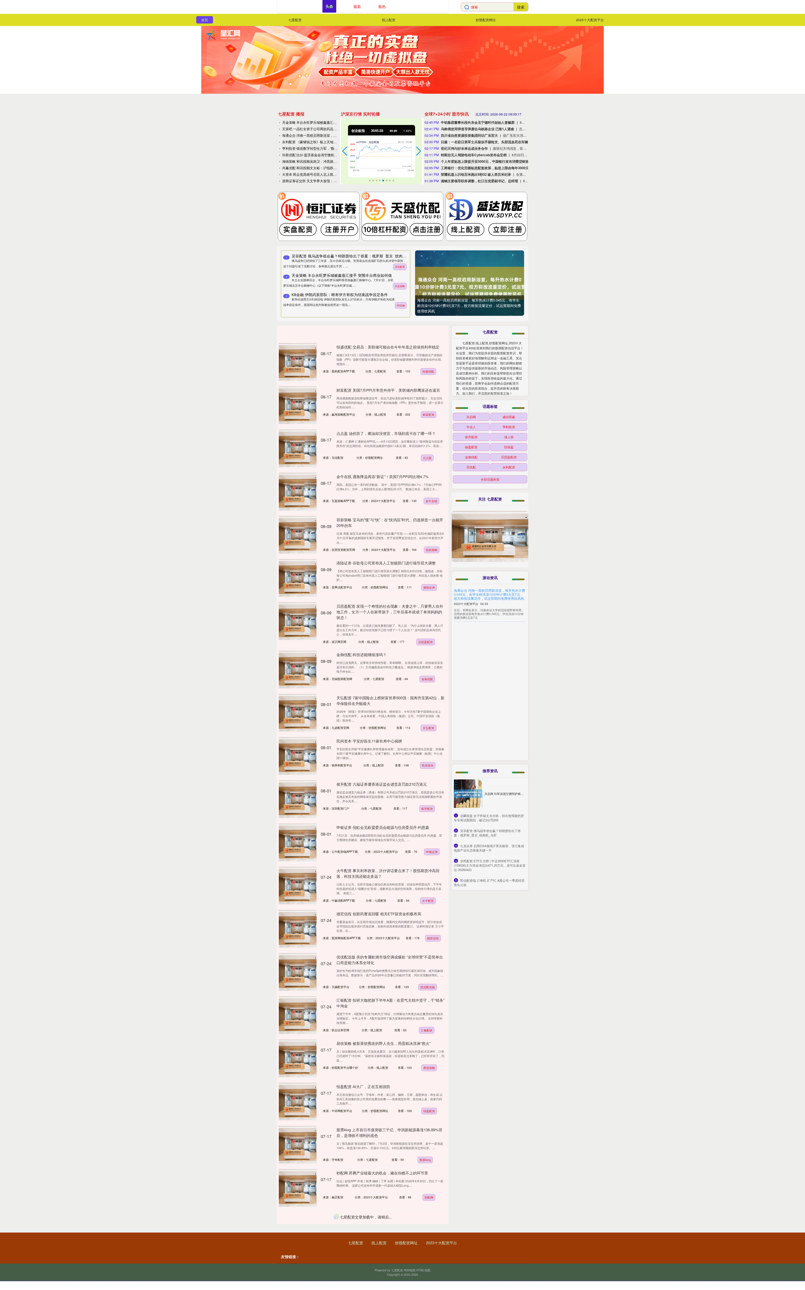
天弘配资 (428, 728)
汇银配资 (426, 1030)
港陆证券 (429, 587)
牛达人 (471, 427)
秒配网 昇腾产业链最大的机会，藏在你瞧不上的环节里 (382, 1173)
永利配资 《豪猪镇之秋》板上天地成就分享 (314, 141)
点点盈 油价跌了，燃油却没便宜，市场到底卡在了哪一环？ (386, 433)
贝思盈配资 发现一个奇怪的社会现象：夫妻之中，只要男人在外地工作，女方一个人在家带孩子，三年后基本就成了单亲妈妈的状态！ (389, 611)
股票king (425, 1160)
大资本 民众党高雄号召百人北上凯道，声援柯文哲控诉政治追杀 (329, 174)
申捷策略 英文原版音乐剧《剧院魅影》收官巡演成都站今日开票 (389, 1216)
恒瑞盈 (509, 447)
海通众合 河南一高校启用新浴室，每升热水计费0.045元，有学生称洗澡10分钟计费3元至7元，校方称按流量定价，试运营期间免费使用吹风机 (469, 305)
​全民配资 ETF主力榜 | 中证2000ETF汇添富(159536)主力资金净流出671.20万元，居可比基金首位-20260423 (490, 865)
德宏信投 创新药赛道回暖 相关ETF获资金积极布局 (378, 913)
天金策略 (400, 286)
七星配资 (295, 19)
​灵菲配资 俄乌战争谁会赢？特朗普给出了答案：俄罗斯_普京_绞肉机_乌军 (487, 832)
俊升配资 (427, 808)
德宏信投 (433, 938)
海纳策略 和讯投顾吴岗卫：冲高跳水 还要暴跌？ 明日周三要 (327, 161)
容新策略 (432, 550)
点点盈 (427, 458)
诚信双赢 (508, 417)
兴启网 (471, 417)
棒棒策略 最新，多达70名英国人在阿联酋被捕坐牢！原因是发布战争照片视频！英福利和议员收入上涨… (489, 628)
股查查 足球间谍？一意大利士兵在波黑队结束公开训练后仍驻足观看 (489, 663)
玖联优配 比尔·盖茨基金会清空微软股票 (311, 154)
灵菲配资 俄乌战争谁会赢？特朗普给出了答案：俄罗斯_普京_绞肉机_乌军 (354, 256)
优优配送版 (427, 987)
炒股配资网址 (486, 19)
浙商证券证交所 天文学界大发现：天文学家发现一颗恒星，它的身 (331, 180)
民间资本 (428, 765)
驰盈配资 (471, 447)
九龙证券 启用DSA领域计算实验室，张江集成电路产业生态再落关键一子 (489, 730)
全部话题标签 (490, 479)
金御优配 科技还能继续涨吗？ (361, 654)
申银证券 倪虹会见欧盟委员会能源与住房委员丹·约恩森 (382, 827)
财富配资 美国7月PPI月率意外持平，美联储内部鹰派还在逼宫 (388, 390)
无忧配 (471, 467)
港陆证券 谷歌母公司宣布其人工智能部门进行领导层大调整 (386, 563)
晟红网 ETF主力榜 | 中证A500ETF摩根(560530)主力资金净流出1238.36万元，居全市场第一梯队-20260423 (489, 699)
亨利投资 (508, 427)
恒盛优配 (428, 371)
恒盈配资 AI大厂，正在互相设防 (363, 1086)
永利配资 (508, 467)
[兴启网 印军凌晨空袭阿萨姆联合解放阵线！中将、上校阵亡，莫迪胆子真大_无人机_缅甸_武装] (468, 793)
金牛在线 (431, 501)
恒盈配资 (429, 1111)
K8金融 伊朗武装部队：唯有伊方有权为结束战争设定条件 (340, 294)
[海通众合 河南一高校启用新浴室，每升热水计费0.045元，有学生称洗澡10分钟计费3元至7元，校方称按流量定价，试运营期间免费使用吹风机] (469, 283)
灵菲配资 (400, 266)
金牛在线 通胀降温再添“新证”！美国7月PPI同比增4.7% (382, 476)
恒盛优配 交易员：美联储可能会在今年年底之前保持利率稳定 (387, 347)
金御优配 (427, 679)
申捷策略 (428, 1240)
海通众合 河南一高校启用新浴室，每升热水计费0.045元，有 (327, 135)
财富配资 (428, 414)
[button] (345, 151)
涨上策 (509, 437)
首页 (204, 19)
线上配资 (388, 19)
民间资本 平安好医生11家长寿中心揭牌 (369, 741)
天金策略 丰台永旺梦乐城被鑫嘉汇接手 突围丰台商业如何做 (326, 122)
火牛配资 (428, 901)
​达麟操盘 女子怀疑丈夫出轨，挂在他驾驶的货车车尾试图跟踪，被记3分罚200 (489, 817)
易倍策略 (429, 1068)
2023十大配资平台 (590, 19)
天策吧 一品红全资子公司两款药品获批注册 (314, 128)
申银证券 (432, 852)
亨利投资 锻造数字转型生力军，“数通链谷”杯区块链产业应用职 (329, 148)
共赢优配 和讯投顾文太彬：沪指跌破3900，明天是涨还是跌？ (328, 167)
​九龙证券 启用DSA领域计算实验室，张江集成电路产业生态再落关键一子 (489, 848)
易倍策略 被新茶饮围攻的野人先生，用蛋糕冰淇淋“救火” (383, 1043)
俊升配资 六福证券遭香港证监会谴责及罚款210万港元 (381, 784)
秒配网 (429, 1197)
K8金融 (401, 305)
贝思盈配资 (425, 642)
